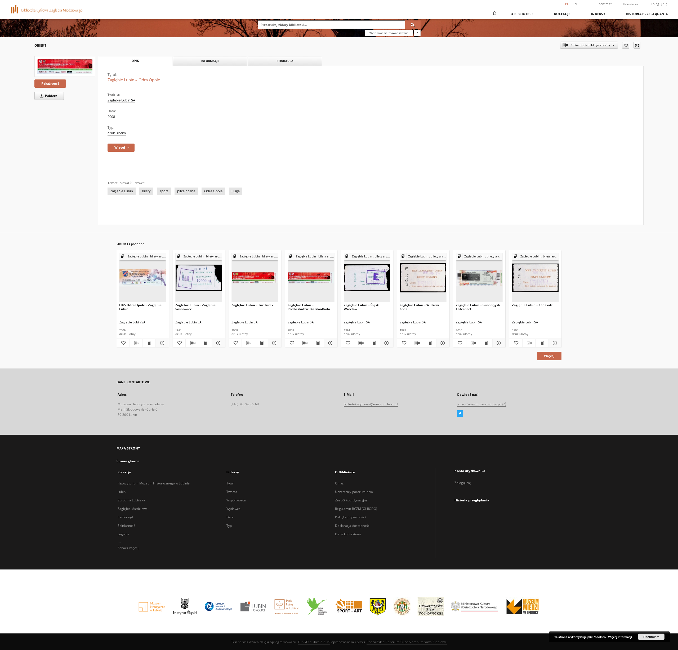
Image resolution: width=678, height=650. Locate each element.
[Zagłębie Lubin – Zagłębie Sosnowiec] (199, 277)
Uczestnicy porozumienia (354, 491)
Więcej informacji (620, 637)
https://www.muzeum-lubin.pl (479, 404)
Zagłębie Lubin (121, 191)
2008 (111, 116)
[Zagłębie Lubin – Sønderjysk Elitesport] (479, 277)
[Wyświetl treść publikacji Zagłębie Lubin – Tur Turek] (261, 343)
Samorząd (125, 517)
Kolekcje (562, 14)
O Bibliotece (522, 14)
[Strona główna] (494, 14)
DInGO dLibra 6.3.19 (314, 642)
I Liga (235, 191)
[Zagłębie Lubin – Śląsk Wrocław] (367, 277)
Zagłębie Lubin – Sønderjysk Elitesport (478, 307)
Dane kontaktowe (348, 534)
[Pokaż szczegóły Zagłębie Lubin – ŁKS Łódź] (554, 343)
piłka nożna (186, 191)
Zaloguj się (659, 4)
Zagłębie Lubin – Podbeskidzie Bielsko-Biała (309, 307)
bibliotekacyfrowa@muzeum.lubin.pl (371, 404)
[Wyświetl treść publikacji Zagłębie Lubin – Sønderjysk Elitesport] (485, 343)
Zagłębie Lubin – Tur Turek (252, 305)
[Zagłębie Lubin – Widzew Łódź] (423, 277)
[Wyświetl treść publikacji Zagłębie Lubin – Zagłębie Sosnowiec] (205, 343)
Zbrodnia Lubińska (131, 500)
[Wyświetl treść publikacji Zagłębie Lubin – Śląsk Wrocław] (373, 343)
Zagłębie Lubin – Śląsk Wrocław (361, 307)
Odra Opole (213, 191)
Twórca (232, 491)
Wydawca (233, 508)
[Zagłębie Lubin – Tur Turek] (255, 277)
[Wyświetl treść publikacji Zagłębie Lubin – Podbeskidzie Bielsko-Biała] (317, 343)
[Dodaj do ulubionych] (625, 45)
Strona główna (128, 461)
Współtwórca (236, 500)
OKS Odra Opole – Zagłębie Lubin (140, 307)
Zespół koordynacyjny (351, 500)
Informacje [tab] (210, 61)
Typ (229, 525)
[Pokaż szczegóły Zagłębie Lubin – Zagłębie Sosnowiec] (217, 343)
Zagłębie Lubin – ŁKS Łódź (532, 305)
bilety (146, 191)
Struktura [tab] (285, 61)
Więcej (549, 356)
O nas (339, 483)
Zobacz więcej (128, 548)
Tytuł (230, 483)
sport (164, 191)
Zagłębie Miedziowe (133, 508)
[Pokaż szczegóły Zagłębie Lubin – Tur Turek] (273, 343)
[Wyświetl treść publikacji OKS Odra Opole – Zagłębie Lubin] (149, 343)
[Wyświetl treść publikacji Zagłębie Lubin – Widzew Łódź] (429, 343)
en (575, 4)
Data (230, 517)
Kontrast (605, 4)
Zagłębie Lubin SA (121, 100)
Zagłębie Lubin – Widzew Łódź (419, 307)
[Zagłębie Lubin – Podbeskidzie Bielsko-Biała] (311, 277)
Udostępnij (631, 4)
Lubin (122, 491)
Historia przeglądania (647, 14)
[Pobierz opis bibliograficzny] (136, 343)
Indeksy (598, 14)
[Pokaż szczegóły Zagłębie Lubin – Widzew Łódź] (442, 343)
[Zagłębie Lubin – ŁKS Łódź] (535, 277)
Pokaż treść (50, 83)
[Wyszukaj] (413, 24)
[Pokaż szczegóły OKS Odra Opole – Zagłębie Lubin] (161, 343)
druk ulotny (117, 133)
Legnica (123, 534)
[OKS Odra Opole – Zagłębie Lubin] (142, 277)
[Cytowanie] (637, 45)
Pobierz (50, 96)
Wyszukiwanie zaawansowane (389, 33)
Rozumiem (651, 636)
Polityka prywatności (350, 517)
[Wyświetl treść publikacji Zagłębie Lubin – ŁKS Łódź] (542, 343)
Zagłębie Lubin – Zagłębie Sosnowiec (195, 307)
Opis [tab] (135, 61)
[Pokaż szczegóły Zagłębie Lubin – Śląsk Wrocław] (386, 343)
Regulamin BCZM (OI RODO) (356, 508)
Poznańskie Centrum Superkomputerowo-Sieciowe (407, 642)
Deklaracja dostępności (352, 525)
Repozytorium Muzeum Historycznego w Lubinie (154, 483)
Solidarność (126, 525)
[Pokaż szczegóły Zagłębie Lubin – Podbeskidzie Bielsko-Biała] (329, 343)
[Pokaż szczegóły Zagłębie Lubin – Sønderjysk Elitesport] (498, 343)
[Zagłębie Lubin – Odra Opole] (64, 66)
